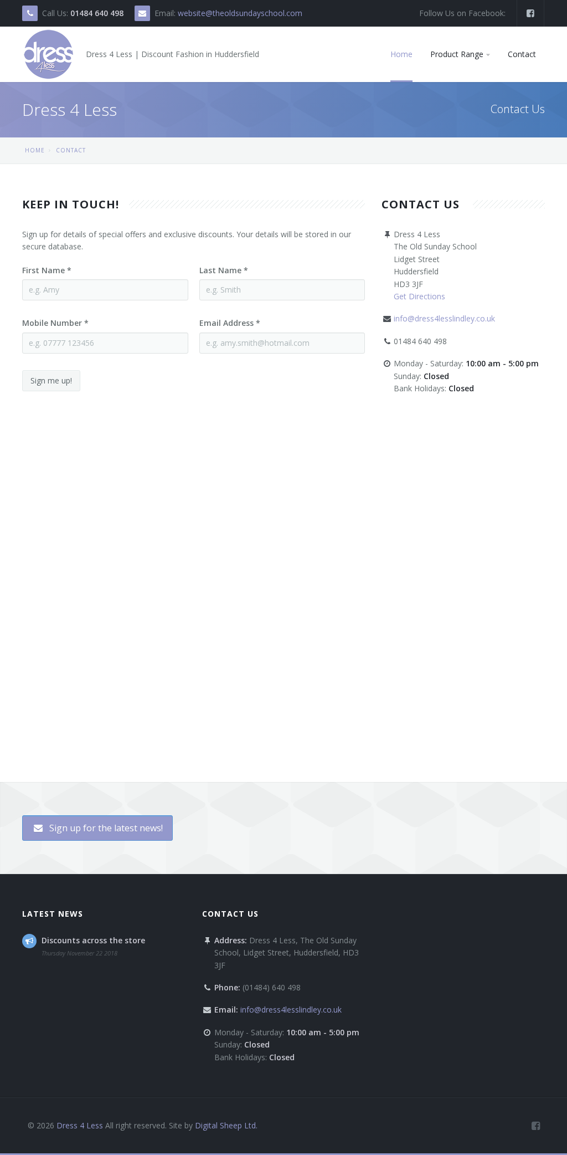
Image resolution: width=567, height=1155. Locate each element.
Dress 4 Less (79, 1125)
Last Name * (223, 270)
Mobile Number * (55, 323)
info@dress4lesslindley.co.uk (444, 318)
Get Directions (419, 296)
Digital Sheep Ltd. (226, 1125)
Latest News (52, 913)
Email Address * (229, 323)
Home (35, 150)
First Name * (46, 270)
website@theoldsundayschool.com (240, 13)
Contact (71, 150)
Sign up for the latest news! (105, 828)
